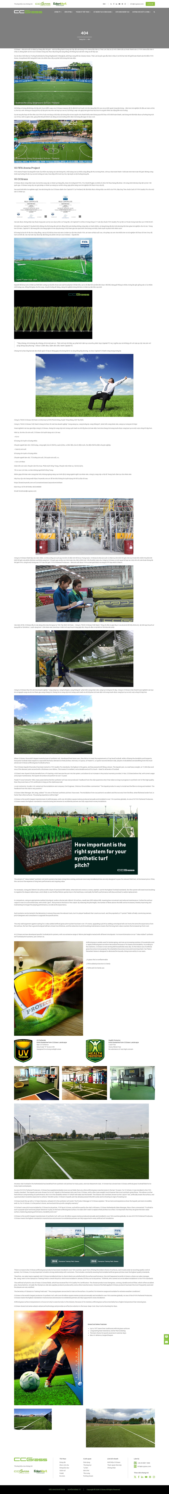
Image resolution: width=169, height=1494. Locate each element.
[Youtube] (119, 4)
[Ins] (125, 4)
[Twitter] (111, 4)
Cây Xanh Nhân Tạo (122, 12)
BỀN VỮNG (68, 12)
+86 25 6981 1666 (144, 1463)
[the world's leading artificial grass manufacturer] (28, 12)
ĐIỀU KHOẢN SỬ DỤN (57, 1489)
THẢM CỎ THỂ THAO (83, 12)
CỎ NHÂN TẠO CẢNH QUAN (102, 12)
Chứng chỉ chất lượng (141, 12)
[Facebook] (113, 4)
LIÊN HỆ (150, 4)
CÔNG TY (57, 12)
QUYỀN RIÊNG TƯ (74, 1489)
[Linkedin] (116, 4)
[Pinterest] (122, 4)
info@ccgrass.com (137, 4)
